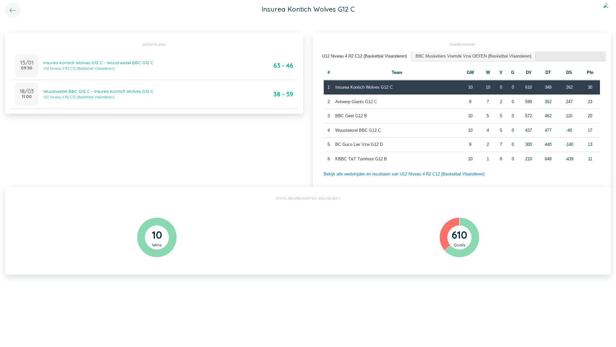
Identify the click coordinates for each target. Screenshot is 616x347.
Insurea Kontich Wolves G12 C (364, 87)
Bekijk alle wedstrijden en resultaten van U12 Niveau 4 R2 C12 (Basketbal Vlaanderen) (404, 174)
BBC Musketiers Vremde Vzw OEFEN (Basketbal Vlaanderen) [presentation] (473, 56)
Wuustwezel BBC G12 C (358, 130)
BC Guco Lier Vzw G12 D (359, 144)
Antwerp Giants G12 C (356, 101)
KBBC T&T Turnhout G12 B (361, 158)
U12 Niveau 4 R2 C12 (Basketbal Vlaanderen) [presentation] (364, 56)
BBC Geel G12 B (351, 115)
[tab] (364, 56)
